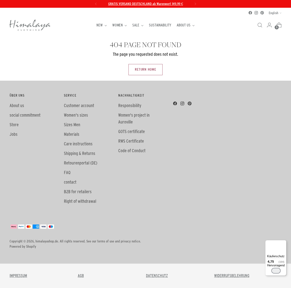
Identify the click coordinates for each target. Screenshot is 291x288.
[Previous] (96, 4)
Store (14, 124)
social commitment (25, 115)
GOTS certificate (131, 131)
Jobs (14, 134)
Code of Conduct (132, 150)
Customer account (79, 105)
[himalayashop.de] (30, 25)
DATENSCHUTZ (157, 275)
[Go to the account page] (269, 25)
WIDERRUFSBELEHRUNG (231, 275)
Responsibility (129, 105)
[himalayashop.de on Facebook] (250, 13)
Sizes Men (72, 124)
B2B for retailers (78, 191)
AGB (81, 275)
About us (17, 105)
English (273, 13)
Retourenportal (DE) (80, 162)
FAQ (67, 172)
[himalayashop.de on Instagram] (256, 13)
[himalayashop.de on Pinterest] (262, 13)
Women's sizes (76, 115)
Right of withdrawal (80, 201)
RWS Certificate (131, 141)
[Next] (195, 4)
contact (70, 182)
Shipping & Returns (79, 153)
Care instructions (78, 143)
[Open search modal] (259, 25)
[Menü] (283, 243)
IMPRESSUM (18, 275)
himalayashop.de (46, 241)
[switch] (276, 270)
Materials (71, 134)
